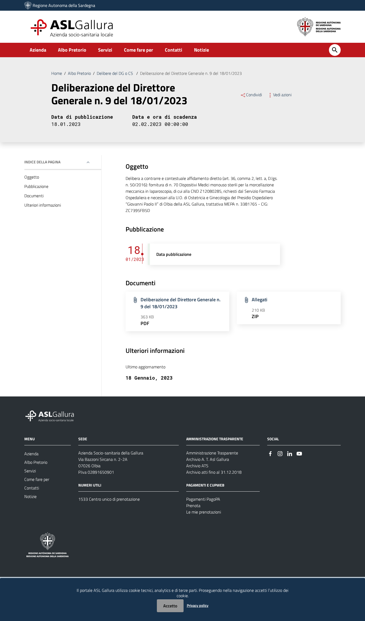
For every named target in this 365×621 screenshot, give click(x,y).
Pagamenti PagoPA (203, 499)
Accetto (170, 606)
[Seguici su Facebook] (270, 453)
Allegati (259, 299)
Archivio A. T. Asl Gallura (207, 459)
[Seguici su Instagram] (280, 453)
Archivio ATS (197, 465)
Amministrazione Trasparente (212, 453)
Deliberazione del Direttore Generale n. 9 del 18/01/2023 (180, 303)
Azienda (38, 49)
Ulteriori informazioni (42, 205)
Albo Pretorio (72, 49)
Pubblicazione (36, 186)
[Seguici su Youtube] (299, 453)
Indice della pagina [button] (42, 162)
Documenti (34, 195)
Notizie (201, 49)
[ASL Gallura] (28, 5)
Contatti (173, 49)
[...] (52, 415)
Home (56, 73)
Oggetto (31, 177)
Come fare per (138, 49)
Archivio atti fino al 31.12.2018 (214, 472)
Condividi (254, 94)
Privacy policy (197, 605)
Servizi (105, 49)
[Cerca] (335, 50)
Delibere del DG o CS (115, 73)
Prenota (193, 505)
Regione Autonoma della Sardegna (64, 5)
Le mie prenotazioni (203, 512)
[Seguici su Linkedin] (289, 453)
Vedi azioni (282, 94)
